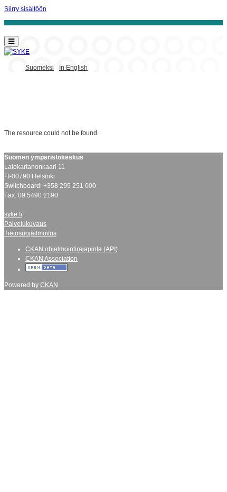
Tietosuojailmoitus (30, 233)
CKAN (49, 285)
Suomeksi (39, 67)
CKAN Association (51, 258)
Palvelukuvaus (25, 224)
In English (73, 67)
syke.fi (13, 214)
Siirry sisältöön (25, 9)
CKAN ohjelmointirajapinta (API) (71, 249)
